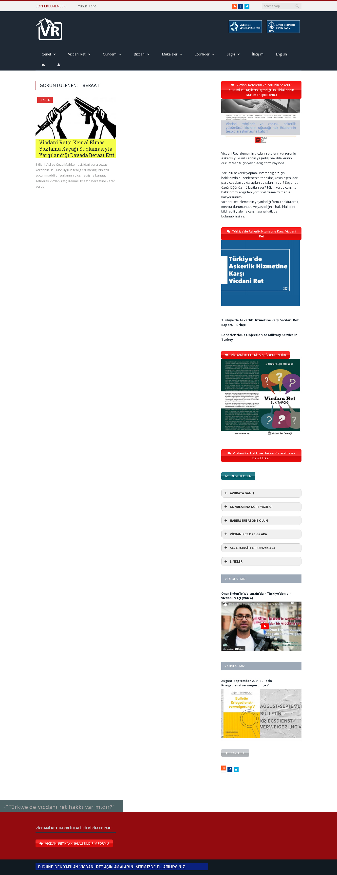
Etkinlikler (202, 54)
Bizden (139, 54)
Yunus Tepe (87, 6)
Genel (46, 54)
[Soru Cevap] (61, 800)
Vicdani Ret (77, 54)
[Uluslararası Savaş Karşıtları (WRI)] (244, 32)
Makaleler (169, 54)
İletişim (257, 54)
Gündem (109, 54)
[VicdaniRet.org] (49, 28)
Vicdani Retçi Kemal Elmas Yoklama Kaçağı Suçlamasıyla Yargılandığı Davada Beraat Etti (76, 148)
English (281, 54)
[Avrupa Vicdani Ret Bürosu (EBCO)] (282, 32)
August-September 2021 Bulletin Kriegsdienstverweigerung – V (246, 683)
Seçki (231, 54)
